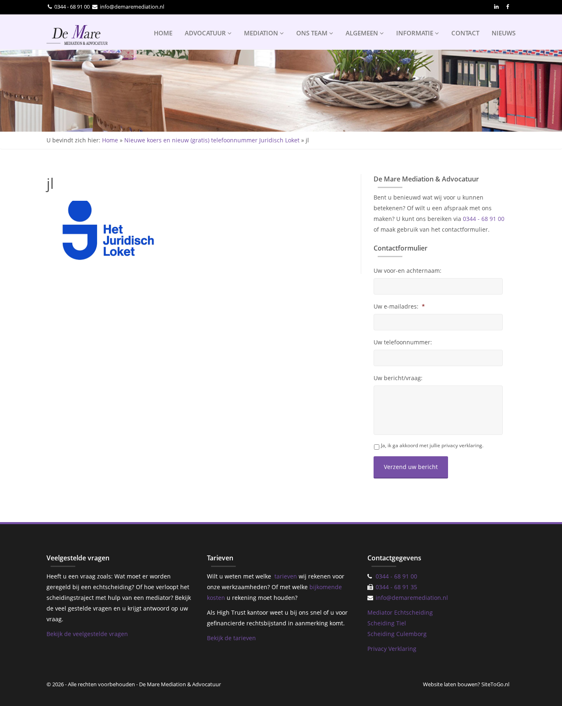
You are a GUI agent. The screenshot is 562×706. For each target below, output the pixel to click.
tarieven (285, 576)
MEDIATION (262, 33)
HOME (163, 33)
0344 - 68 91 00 (72, 6)
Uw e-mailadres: (399, 306)
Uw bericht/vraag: (398, 378)
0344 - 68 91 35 (396, 587)
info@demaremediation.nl (132, 6)
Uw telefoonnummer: (403, 342)
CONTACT (465, 33)
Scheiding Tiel (386, 623)
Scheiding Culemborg (397, 634)
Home (110, 140)
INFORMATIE (415, 33)
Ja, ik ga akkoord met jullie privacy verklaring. (432, 445)
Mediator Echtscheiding (400, 612)
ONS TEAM (312, 33)
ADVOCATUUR (206, 33)
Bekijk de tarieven (231, 638)
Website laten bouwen (450, 684)
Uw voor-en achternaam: (407, 270)
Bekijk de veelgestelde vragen (87, 634)
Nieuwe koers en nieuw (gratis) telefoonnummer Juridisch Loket (212, 140)
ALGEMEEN (363, 33)
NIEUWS (504, 33)
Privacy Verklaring (391, 649)
